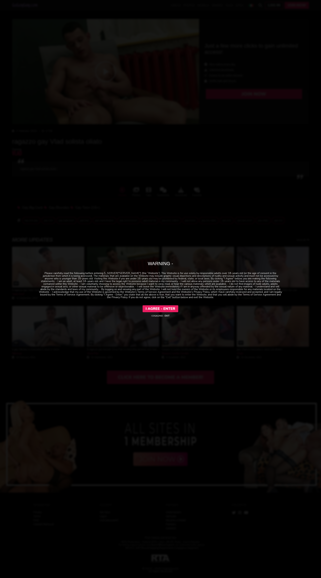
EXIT (167, 315)
